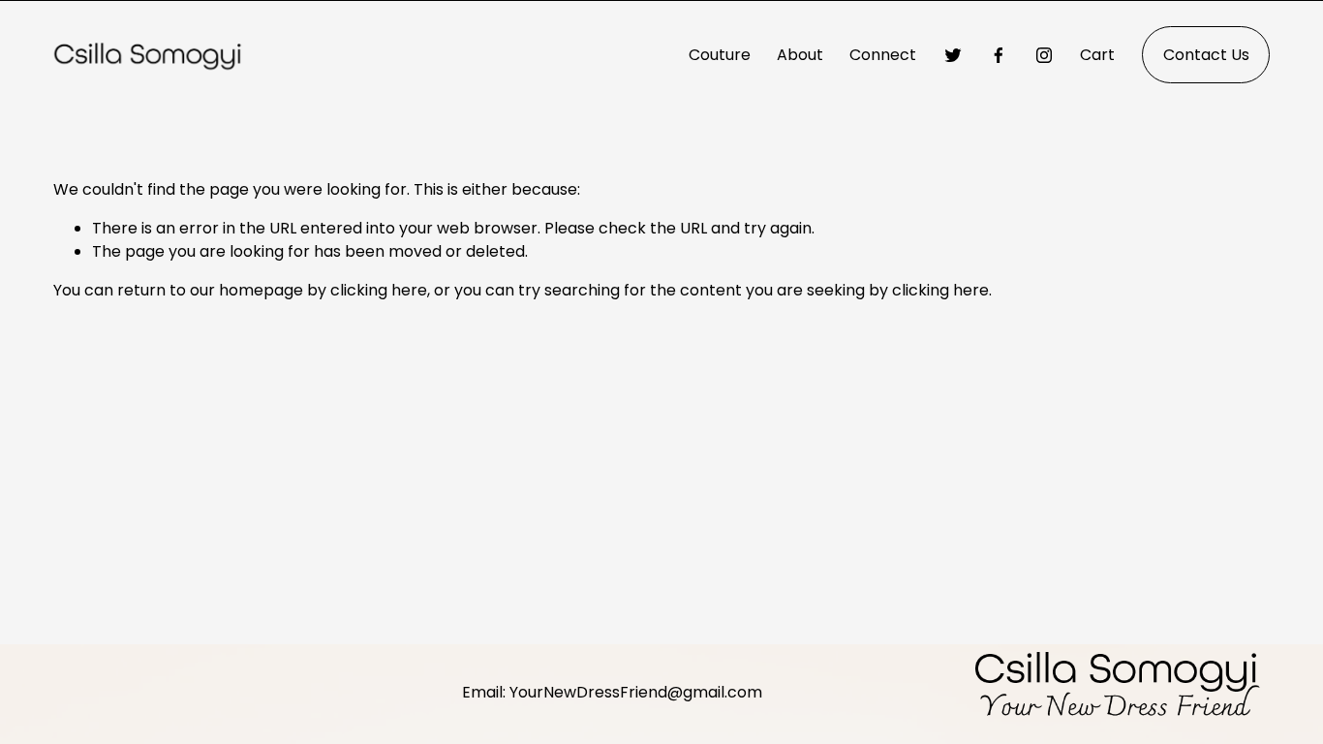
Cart (1097, 55)
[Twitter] (953, 55)
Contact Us (1206, 55)
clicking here (378, 290)
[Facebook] (998, 55)
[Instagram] (1044, 55)
